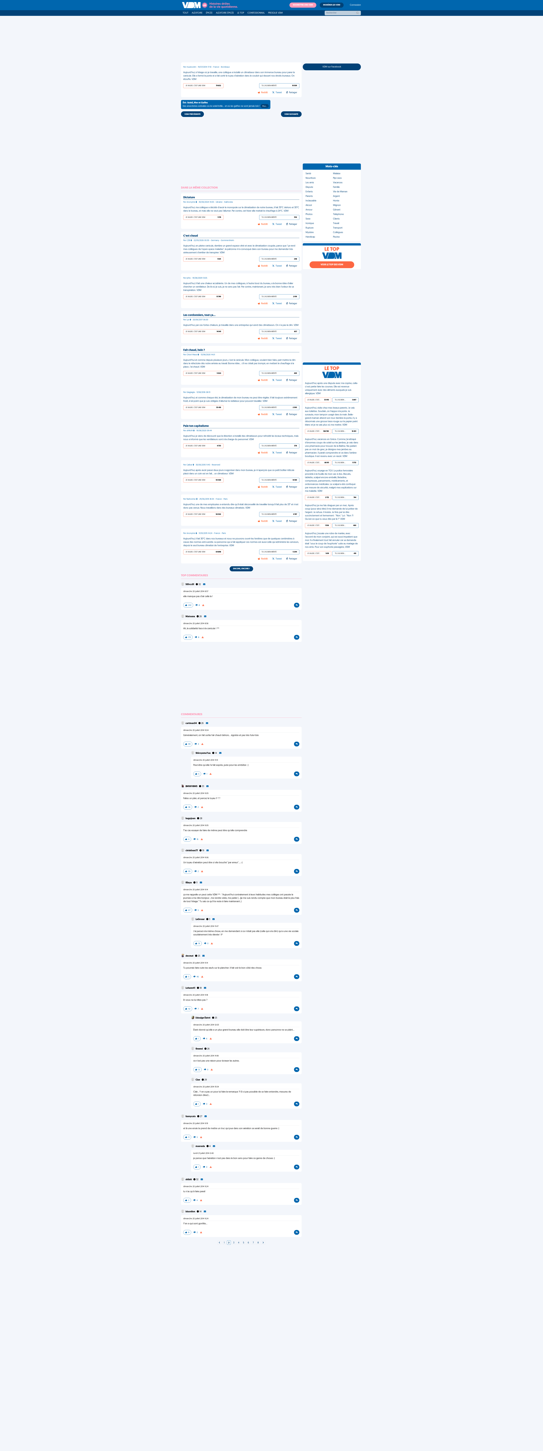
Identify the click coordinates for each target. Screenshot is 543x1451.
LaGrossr (200, 919)
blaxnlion (191, 1212)
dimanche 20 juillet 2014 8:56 (195, 624)
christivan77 (192, 851)
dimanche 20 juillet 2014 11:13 (205, 760)
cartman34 (191, 723)
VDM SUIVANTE (291, 114)
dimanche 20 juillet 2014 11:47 (205, 926)
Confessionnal (256, 13)
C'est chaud (190, 235)
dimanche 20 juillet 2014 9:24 (195, 1187)
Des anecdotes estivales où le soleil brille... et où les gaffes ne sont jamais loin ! (225, 104)
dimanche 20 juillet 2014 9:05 (195, 793)
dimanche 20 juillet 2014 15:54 (206, 1087)
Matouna (190, 616)
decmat (190, 956)
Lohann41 (191, 988)
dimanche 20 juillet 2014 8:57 (195, 591)
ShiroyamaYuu (203, 753)
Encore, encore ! (241, 569)
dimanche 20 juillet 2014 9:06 (196, 858)
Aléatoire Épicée (225, 13)
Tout (185, 13)
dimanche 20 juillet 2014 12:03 (206, 1025)
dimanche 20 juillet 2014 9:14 (195, 890)
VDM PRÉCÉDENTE (192, 114)
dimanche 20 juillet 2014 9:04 (196, 730)
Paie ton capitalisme (196, 426)
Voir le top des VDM (332, 265)
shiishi (189, 1179)
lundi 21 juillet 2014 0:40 (203, 1153)
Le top (240, 13)
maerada (200, 1146)
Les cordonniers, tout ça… (199, 315)
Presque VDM (275, 13)
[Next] (219, 1243)
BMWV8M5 (192, 786)
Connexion (355, 5)
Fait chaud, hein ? (194, 350)
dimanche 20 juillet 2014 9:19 (195, 1123)
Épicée (209, 13)
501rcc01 (190, 584)
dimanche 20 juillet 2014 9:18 (195, 995)
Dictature (189, 197)
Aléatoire (197, 13)
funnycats (191, 1116)
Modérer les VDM (331, 5)
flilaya (189, 883)
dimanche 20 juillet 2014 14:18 (206, 1056)
